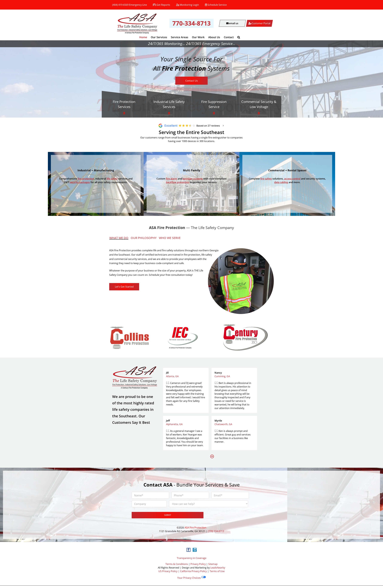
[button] (238, 37)
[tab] (120, 237)
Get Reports (163, 4)
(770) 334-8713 (216, 531)
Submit (167, 515)
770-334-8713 (191, 23)
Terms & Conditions (176, 564)
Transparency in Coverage (191, 558)
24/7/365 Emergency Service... (210, 43)
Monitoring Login (189, 4)
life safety (112, 178)
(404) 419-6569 (120, 4)
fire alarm (171, 178)
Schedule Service (217, 4)
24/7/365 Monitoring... (166, 43)
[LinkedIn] (195, 550)
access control (292, 178)
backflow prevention (177, 182)
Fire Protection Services (124, 104)
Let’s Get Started (124, 286)
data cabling (281, 182)
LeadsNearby (217, 567)
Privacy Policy (198, 564)
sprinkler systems (193, 178)
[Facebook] (188, 550)
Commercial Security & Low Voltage (258, 104)
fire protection (86, 178)
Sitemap (213, 564)
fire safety (266, 178)
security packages (80, 182)
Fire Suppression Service (214, 104)
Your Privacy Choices (189, 577)
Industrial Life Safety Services (169, 104)
